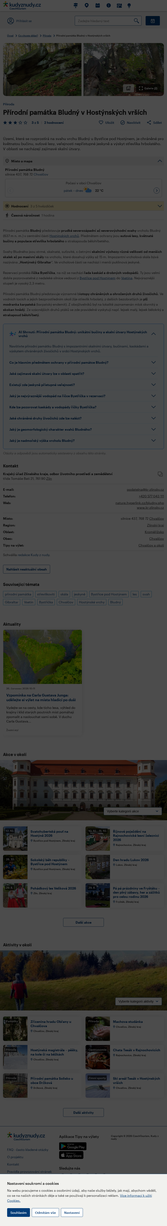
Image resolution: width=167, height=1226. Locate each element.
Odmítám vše (45, 1212)
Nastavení (72, 1212)
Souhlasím (18, 1212)
